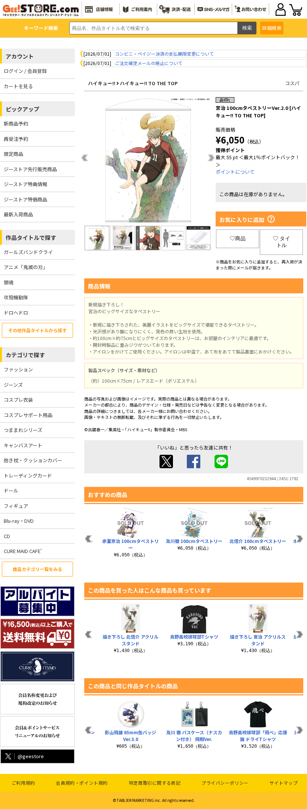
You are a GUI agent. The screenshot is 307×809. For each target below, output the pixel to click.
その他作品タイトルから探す (37, 330)
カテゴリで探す (25, 355)
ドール (11, 490)
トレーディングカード (28, 475)
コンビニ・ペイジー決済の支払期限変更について (164, 53)
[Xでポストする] (166, 466)
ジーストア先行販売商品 (30, 169)
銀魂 (8, 282)
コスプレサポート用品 (28, 415)
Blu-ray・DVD (19, 520)
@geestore (31, 756)
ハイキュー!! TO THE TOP (148, 83)
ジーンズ (13, 384)
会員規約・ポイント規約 (82, 782)
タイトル (283, 241)
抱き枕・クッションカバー (33, 460)
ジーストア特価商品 (25, 199)
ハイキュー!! (101, 83)
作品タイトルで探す (31, 237)
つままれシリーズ (23, 429)
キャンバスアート (23, 445)
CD (7, 536)
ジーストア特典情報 (25, 184)
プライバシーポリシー (225, 782)
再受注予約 (16, 138)
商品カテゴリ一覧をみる (37, 569)
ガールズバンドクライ (28, 252)
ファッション (18, 369)
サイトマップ (284, 782)
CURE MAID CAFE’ (23, 551)
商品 (240, 238)
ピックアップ (22, 109)
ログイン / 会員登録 (25, 70)
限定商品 (13, 153)
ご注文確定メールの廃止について (148, 63)
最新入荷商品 (18, 214)
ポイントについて (235, 171)
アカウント (20, 56)
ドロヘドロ (16, 312)
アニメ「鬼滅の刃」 (26, 267)
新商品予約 (16, 123)
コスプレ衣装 (18, 399)
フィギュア (16, 505)
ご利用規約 (23, 782)
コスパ (292, 83)
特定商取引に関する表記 (155, 782)
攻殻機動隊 (16, 297)
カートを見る (18, 86)
